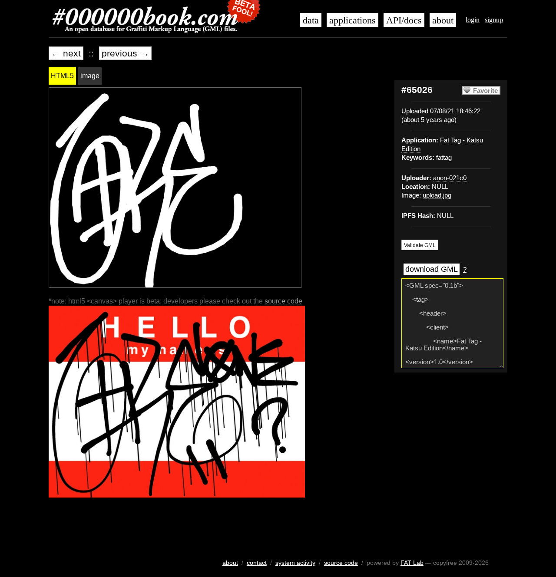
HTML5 (62, 75)
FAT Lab (412, 562)
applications (352, 20)
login (473, 19)
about (442, 20)
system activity (295, 562)
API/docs (404, 20)
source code (283, 301)
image (89, 75)
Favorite (485, 90)
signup (494, 19)
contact (257, 562)
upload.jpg (437, 195)
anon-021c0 (450, 178)
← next (66, 53)
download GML (431, 269)
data (311, 20)
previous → (125, 53)
